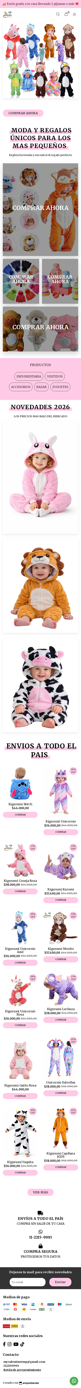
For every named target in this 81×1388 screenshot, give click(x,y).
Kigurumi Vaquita (20, 1162)
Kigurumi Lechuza (61, 1009)
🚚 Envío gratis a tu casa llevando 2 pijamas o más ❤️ (40, 4)
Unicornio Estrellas (60, 1082)
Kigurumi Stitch (20, 804)
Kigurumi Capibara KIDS (61, 1155)
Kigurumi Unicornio (61, 821)
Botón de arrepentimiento (22, 1370)
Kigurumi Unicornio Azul (20, 950)
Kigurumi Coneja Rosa (20, 881)
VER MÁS (40, 1192)
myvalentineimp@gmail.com (24, 1361)
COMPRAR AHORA (23, 113)
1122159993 (11, 1365)
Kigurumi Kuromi (60, 889)
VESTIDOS (55, 376)
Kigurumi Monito (61, 949)
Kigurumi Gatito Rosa (20, 1085)
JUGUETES (60, 387)
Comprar (20, 814)
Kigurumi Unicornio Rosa (20, 1012)
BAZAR (41, 387)
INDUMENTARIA (29, 376)
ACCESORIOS (20, 387)
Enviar (60, 1282)
